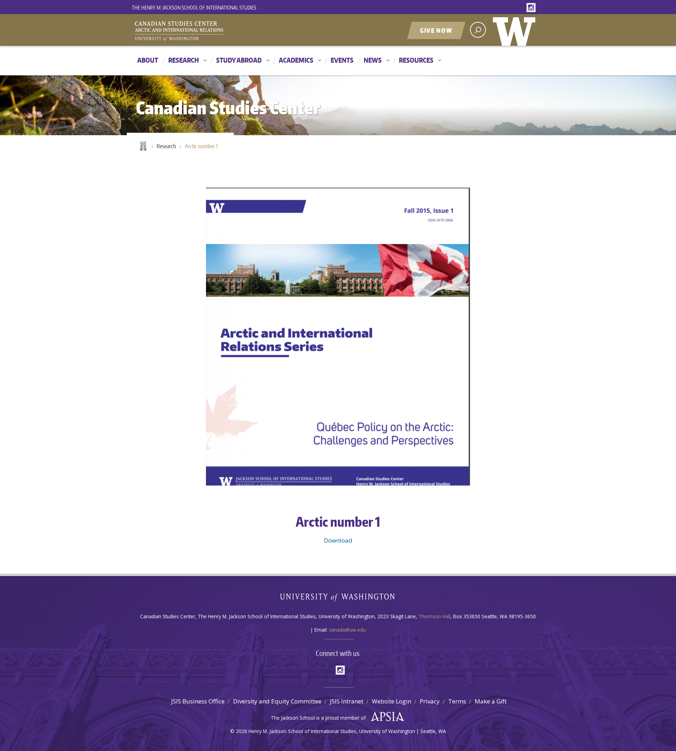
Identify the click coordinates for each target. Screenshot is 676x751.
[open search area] (478, 30)
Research (183, 60)
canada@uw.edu (347, 629)
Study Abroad (239, 60)
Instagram (532, 8)
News (373, 60)
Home (142, 146)
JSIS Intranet (346, 701)
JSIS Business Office (198, 701)
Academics (296, 60)
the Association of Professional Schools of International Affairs (385, 717)
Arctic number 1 (201, 146)
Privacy (430, 701)
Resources (416, 60)
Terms (457, 701)
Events (342, 60)
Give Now (436, 30)
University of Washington (516, 30)
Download (338, 540)
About (147, 60)
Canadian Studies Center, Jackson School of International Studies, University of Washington (211, 30)
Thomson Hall (434, 616)
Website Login (391, 701)
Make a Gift (491, 701)
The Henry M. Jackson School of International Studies (194, 8)
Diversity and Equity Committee (277, 701)
